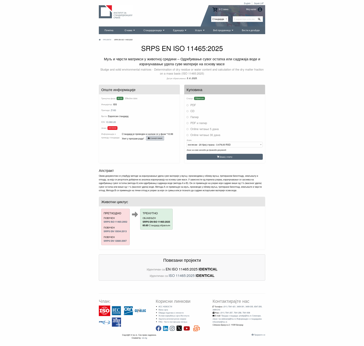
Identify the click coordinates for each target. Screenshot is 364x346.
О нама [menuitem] (128, 30)
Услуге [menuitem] (198, 30)
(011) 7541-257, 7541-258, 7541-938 (235, 312)
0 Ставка (223, 9)
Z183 (113, 110)
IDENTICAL (208, 269)
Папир (194, 117)
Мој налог (251, 9)
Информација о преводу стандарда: (110, 135)
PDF (193, 105)
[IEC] (116, 310)
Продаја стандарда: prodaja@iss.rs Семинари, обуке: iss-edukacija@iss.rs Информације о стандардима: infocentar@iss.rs (237, 318)
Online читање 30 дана (205, 135)
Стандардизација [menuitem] (152, 30)
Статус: (190, 98)
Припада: (105, 110)
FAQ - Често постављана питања (173, 321)
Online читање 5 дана (204, 129)
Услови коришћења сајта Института (174, 315)
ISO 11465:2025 (182, 275)
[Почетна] (100, 39)
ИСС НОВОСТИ (165, 306)
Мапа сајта (163, 309)
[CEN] (128, 310)
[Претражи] (259, 19)
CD (192, 111)
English (247, 3)
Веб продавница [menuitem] (222, 30)
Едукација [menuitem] (178, 30)
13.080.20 (111, 122)
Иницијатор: (106, 104)
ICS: (103, 122)
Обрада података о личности (171, 312)
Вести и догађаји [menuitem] (251, 30)
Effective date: (131, 98)
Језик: (104, 127)
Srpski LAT (259, 3)
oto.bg (144, 337)
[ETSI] (104, 322)
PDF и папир (198, 123)
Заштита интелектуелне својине (172, 318)
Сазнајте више (156, 138)
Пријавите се (259, 334)
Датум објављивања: (176, 78)
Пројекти (107, 39)
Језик (189, 140)
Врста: (104, 116)
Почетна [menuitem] (109, 30)
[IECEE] (116, 322)
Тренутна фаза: (108, 98)
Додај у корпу (225, 156)
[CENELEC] (140, 310)
